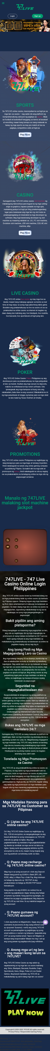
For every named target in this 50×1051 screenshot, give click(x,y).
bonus (16, 471)
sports (39, 117)
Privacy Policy (13, 1032)
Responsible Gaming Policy (31, 1032)
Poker (28, 378)
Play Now (25, 134)
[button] (3, 3)
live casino (25, 299)
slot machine (39, 201)
